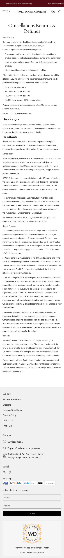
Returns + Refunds (12, 399)
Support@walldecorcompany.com (24, 448)
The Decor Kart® (41, 547)
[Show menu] (4, 11)
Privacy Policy (9, 415)
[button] (8, 11)
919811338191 (15, 442)
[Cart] (60, 11)
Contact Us (8, 420)
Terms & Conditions (12, 410)
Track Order (8, 425)
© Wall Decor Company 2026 (32, 552)
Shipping (7, 405)
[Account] (53, 11)
